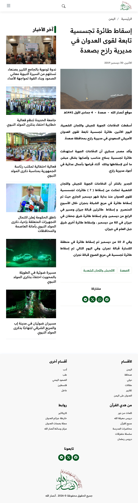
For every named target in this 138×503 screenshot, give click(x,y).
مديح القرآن (126, 423)
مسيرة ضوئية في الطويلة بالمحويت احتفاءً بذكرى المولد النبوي (34, 276)
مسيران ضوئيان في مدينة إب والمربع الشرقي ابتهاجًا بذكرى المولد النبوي (34, 327)
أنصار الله (50, 495)
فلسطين (62, 385)
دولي (129, 380)
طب (65, 375)
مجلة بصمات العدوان (56, 423)
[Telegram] (61, 457)
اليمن (112, 18)
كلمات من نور (125, 413)
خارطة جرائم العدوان (56, 418)
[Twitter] (92, 299)
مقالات (128, 385)
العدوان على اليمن (123, 395)
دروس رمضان (125, 439)
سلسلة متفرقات (123, 434)
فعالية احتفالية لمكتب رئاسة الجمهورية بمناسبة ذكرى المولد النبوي (33, 170)
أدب (65, 369)
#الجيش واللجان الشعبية (99, 270)
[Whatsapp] (99, 299)
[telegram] (85, 299)
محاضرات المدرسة (122, 428)
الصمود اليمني (59, 380)
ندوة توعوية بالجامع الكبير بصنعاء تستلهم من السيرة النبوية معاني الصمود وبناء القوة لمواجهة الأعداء (32, 73)
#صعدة (125, 270)
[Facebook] (107, 299)
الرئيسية (126, 18)
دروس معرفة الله (123, 418)
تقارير (129, 390)
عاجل (64, 390)
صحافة (128, 375)
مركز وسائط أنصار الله (55, 428)
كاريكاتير (62, 413)
